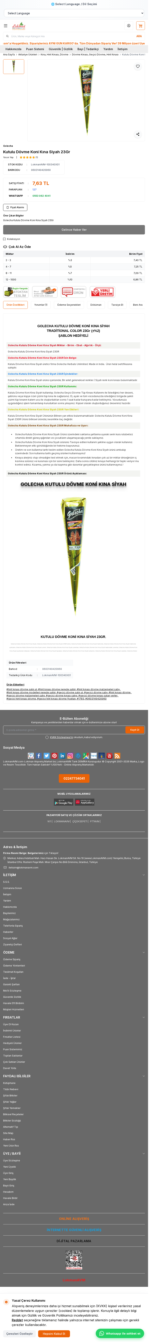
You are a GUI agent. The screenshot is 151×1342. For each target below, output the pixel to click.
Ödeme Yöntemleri (14, 965)
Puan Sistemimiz (12, 1049)
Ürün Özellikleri (15, 304)
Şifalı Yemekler (11, 1108)
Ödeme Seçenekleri (69, 304)
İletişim (122, 49)
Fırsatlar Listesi (11, 1036)
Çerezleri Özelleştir (19, 1333)
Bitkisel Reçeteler (13, 1114)
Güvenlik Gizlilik (12, 996)
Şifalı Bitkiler (10, 1095)
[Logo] (31, 25)
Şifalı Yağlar (9, 1101)
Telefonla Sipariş (13, 925)
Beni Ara (138, 304)
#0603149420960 (96, 698)
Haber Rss (9, 1139)
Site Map (8, 1133)
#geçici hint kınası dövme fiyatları (56, 698)
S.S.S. (6, 881)
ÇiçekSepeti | (80, 821)
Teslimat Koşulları (13, 971)
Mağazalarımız (11, 919)
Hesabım (8, 1191)
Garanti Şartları (11, 984)
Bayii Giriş (8, 1185)
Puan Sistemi (35, 49)
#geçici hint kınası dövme (21, 698)
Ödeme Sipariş (11, 959)
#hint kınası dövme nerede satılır (57, 689)
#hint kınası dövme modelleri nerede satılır (31, 692)
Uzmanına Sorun (12, 888)
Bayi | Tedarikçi (88, 49)
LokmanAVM (74, 1280)
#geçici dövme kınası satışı (61, 695)
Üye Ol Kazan (11, 1024)
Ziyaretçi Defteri (12, 944)
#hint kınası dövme (120, 692)
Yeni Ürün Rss (11, 1145)
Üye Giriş (8, 1173)
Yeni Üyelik (9, 1166)
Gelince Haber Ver (74, 229)
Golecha (8, 145)
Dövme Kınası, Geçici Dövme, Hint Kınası (95, 54)
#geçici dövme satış (96, 692)
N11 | (50, 821)
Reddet (17, 1320)
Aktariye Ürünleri (27, 54)
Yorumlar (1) (40, 304)
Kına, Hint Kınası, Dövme (54, 54)
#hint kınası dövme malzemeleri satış (98, 689)
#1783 (80, 698)
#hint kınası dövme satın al (21, 689)
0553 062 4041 (41, 195)
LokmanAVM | (62, 821)
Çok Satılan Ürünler (14, 1061)
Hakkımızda (13, 49)
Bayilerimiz (9, 913)
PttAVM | (95, 821)
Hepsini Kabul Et (54, 1333)
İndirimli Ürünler (12, 1030)
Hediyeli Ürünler (12, 1043)
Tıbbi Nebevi (10, 1089)
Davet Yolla (9, 1068)
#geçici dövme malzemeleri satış (25, 695)
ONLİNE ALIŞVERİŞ (74, 1219)
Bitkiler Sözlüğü (12, 1120)
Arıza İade (9, 1204)
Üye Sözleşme (11, 1160)
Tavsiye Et (117, 304)
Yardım (108, 49)
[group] (86, 100)
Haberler (8, 931)
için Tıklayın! (30, 853)
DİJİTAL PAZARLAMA (74, 1241)
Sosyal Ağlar (10, 938)
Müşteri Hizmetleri (13, 1009)
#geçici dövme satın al (70, 692)
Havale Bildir (10, 1198)
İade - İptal (9, 978)
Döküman (95, 304)
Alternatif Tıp (10, 1126)
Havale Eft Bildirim (13, 1003)
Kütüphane (9, 1083)
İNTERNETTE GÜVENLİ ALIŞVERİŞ (74, 1230)
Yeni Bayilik (9, 1179)
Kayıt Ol (134, 729)
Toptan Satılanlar (12, 1055)
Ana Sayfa (9, 54)
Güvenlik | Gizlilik (61, 49)
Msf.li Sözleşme (12, 990)
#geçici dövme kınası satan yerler (97, 695)
